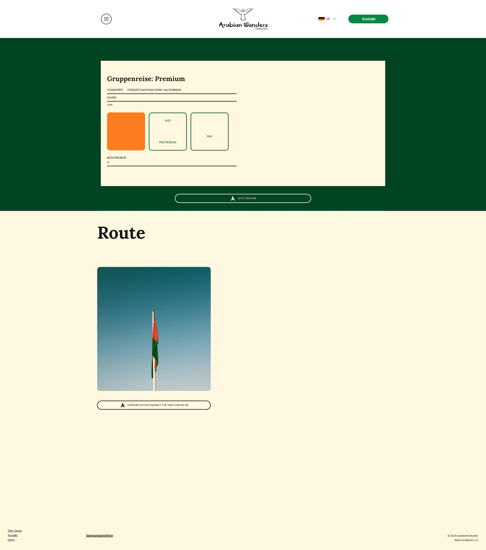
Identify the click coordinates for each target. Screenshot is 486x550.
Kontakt (13, 535)
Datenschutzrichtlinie (99, 535)
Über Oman (15, 531)
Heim (11, 540)
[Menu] (106, 19)
